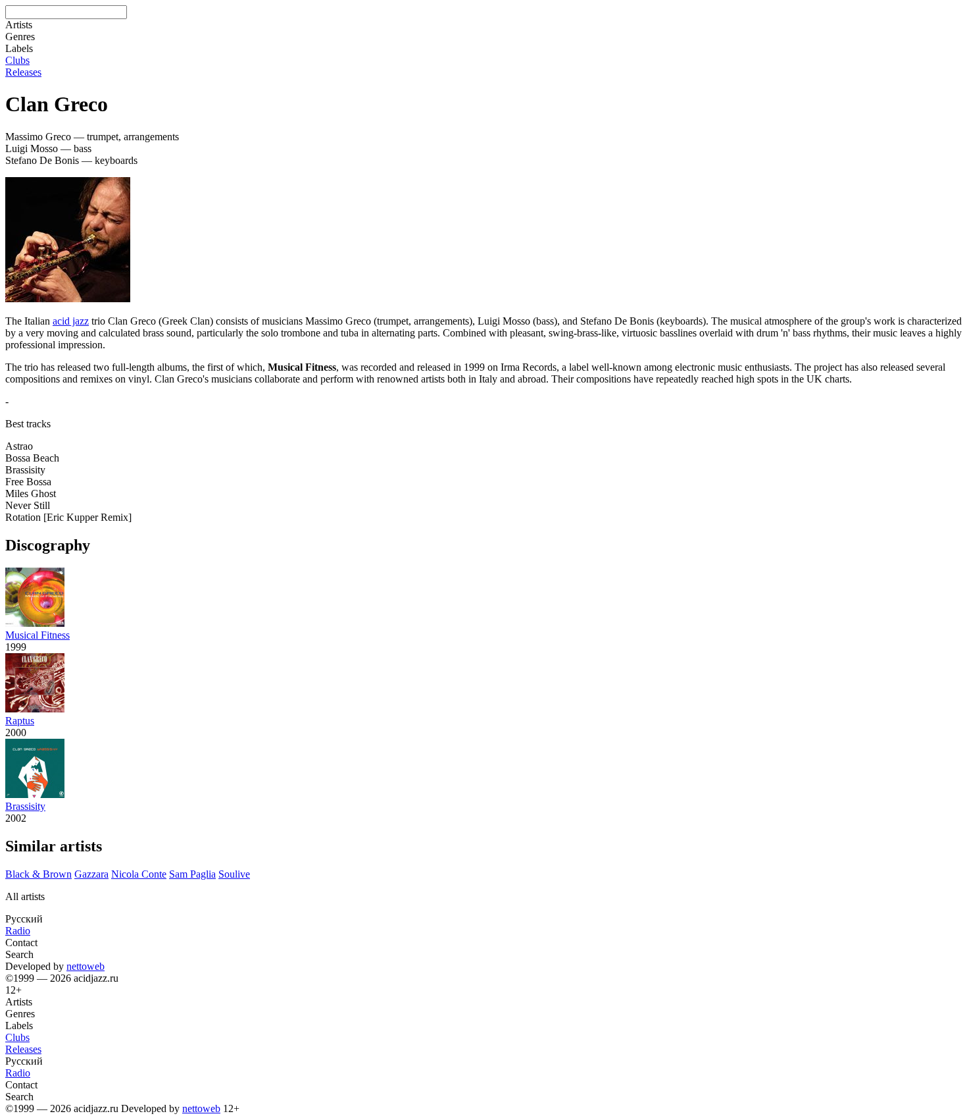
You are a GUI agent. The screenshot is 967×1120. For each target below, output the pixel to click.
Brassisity (25, 806)
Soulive (234, 874)
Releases (23, 72)
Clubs (17, 60)
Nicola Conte (138, 874)
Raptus (19, 720)
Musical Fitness (37, 635)
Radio (17, 930)
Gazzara (91, 874)
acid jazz (71, 321)
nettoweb (85, 966)
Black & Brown (38, 874)
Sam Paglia (192, 874)
